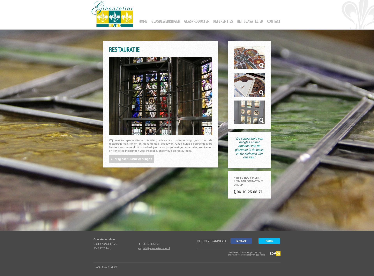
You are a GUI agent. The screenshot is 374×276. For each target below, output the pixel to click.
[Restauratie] (241, 241)
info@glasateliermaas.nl (156, 248)
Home (143, 21)
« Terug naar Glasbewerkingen (131, 159)
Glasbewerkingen (165, 21)
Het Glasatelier (250, 21)
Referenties (223, 21)
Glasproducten (196, 21)
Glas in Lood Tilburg (106, 266)
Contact (273, 21)
